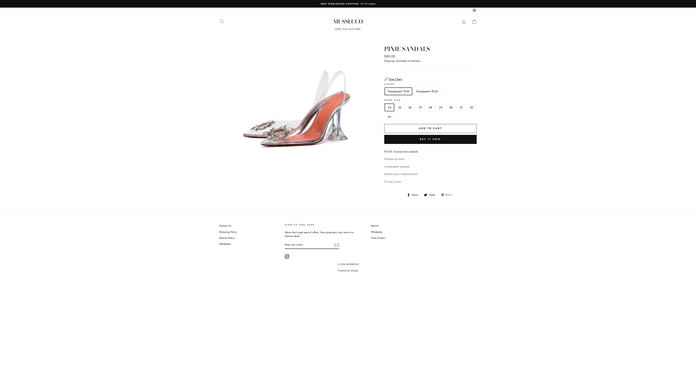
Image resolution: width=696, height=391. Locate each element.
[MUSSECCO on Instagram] (287, 256)
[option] (348, 4)
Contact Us (225, 226)
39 (440, 107)
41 (461, 107)
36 (410, 107)
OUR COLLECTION (348, 29)
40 (451, 107)
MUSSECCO (348, 21)
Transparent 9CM (427, 91)
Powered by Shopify (348, 270)
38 (430, 107)
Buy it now (430, 139)
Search (374, 226)
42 (471, 107)
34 (389, 107)
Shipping (389, 61)
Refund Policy (227, 238)
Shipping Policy (228, 232)
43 (389, 117)
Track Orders (378, 238)
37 (420, 107)
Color (389, 84)
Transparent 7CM (398, 91)
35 (399, 107)
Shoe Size (392, 100)
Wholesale (225, 244)
